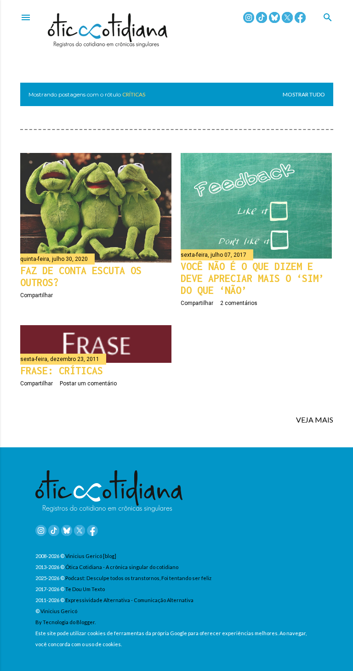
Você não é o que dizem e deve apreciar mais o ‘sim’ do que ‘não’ (252, 278)
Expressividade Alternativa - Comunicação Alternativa (129, 600)
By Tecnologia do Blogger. (65, 622)
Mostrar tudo (304, 94)
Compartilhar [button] (36, 295)
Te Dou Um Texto (85, 589)
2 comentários (238, 303)
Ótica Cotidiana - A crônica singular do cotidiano (121, 567)
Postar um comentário (88, 383)
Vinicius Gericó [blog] (90, 556)
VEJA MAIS (314, 419)
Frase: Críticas (61, 371)
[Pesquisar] (327, 18)
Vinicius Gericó (58, 611)
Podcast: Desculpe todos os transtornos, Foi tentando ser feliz (138, 578)
